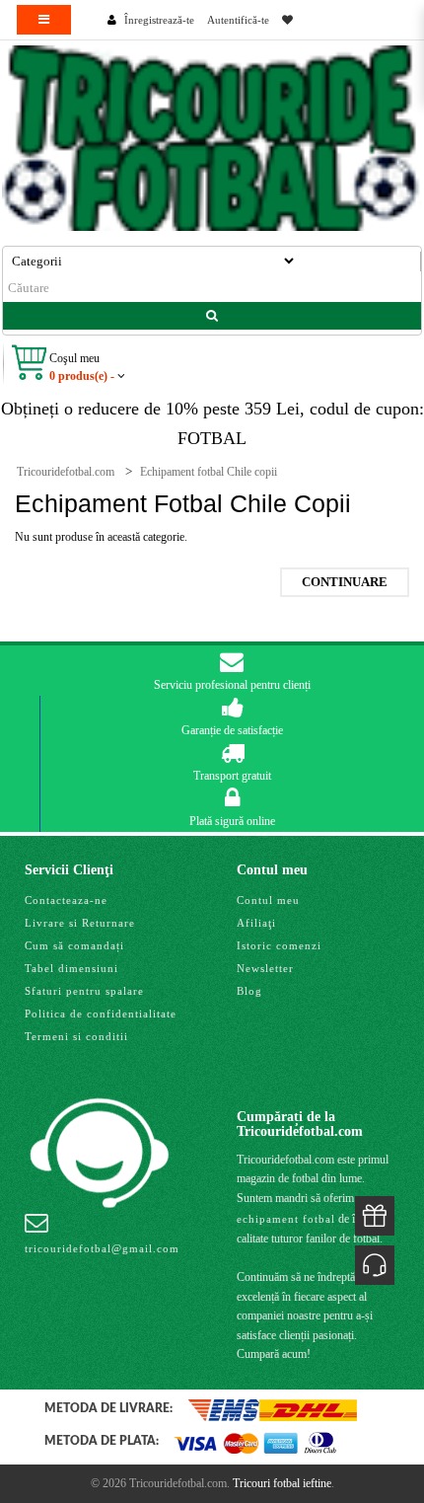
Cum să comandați (74, 945)
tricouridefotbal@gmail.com (102, 1248)
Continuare (345, 581)
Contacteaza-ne (66, 900)
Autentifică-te (238, 20)
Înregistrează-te (159, 20)
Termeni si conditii (76, 1036)
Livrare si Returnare (80, 923)
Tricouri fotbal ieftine (282, 1483)
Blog (249, 991)
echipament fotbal (286, 1219)
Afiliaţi (256, 923)
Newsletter (265, 968)
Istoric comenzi (279, 945)
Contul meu (268, 900)
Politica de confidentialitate (101, 1013)
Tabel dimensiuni (71, 968)
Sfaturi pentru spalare (84, 991)
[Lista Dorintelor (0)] (287, 20)
